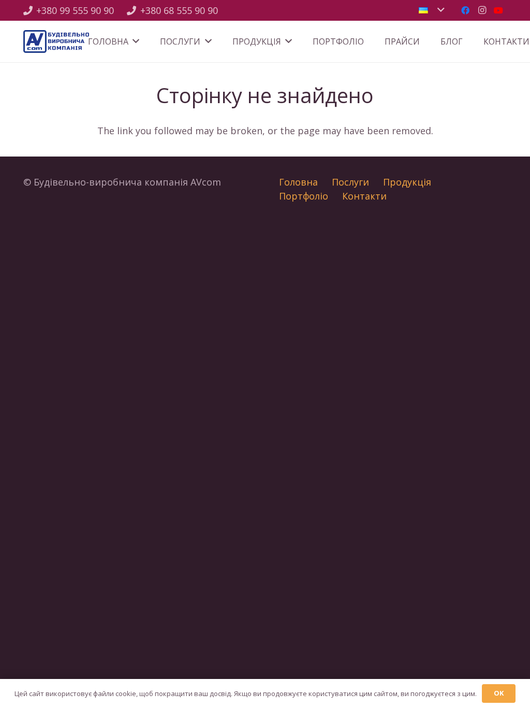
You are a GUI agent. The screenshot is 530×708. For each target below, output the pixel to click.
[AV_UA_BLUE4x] (56, 41)
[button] (431, 10)
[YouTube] (498, 10)
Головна (298, 182)
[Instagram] (482, 10)
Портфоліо (303, 196)
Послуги (350, 182)
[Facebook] (465, 10)
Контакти (364, 196)
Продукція (407, 182)
